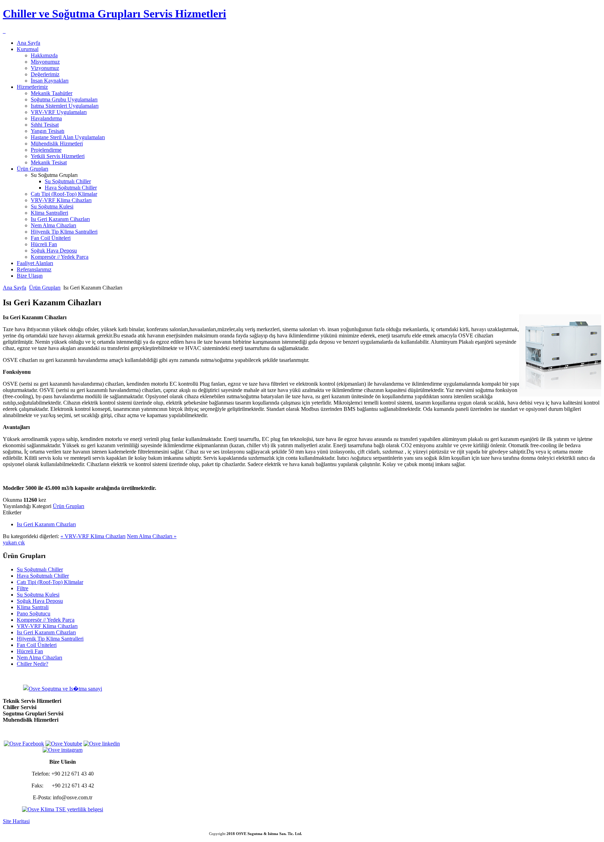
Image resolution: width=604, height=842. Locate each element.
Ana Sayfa (28, 43)
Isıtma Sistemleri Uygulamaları (65, 106)
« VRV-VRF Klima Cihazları (92, 536)
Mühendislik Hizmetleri (57, 144)
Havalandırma (46, 118)
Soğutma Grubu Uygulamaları (64, 99)
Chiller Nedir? (32, 664)
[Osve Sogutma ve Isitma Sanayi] (3, 31)
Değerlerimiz (45, 74)
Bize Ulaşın (30, 276)
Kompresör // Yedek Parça (59, 257)
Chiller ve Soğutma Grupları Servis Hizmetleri (114, 13)
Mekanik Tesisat (49, 162)
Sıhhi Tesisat (45, 125)
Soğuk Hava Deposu (54, 251)
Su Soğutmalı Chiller (68, 181)
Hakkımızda (44, 55)
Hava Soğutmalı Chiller (71, 188)
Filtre (22, 588)
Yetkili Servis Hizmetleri (58, 156)
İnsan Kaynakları (50, 81)
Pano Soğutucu (33, 613)
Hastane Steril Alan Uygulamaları (68, 137)
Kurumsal (27, 49)
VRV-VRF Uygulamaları (59, 112)
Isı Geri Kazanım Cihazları (60, 219)
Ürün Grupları (32, 169)
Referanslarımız (34, 269)
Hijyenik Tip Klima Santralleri (64, 232)
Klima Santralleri (49, 213)
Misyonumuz (45, 62)
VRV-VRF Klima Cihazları (61, 200)
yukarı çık (14, 542)
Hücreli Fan (44, 244)
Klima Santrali (33, 607)
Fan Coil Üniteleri (51, 238)
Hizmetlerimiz (32, 87)
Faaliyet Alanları (35, 263)
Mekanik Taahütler (51, 93)
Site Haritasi (16, 821)
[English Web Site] (5, 31)
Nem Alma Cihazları (53, 225)
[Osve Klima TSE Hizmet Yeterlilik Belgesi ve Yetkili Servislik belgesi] (62, 809)
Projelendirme (46, 150)
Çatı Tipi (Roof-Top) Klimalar (64, 194)
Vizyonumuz (45, 68)
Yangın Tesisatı (47, 131)
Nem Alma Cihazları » (152, 536)
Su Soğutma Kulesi (52, 206)
